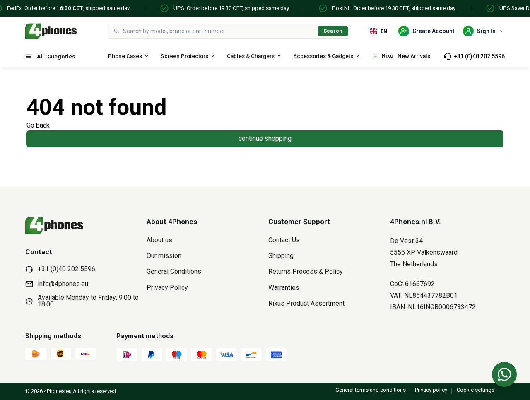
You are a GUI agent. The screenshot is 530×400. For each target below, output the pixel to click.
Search (332, 31)
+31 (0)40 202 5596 (479, 56)
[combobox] (218, 31)
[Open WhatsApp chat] (504, 374)
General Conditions (174, 271)
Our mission (164, 256)
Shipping (281, 256)
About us (159, 240)
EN (384, 31)
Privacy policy (431, 390)
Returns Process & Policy (305, 271)
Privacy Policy (167, 288)
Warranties (283, 288)
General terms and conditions (370, 390)
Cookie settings (475, 390)
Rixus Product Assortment (306, 303)
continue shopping (265, 138)
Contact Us (284, 240)
